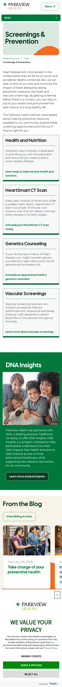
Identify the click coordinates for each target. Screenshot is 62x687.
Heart (7, 17)
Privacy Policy (50, 648)
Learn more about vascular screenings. (29, 331)
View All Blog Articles (19, 516)
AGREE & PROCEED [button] (31, 665)
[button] (57, 594)
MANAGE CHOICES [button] (31, 656)
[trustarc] (53, 684)
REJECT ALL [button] (31, 674)
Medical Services (11, 58)
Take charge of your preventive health (26, 569)
